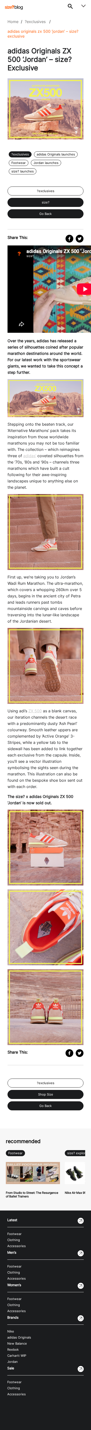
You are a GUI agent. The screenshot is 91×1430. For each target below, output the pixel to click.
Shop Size (45, 1094)
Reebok (13, 1349)
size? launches (22, 171)
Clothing (13, 1240)
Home (13, 21)
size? (46, 202)
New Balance (17, 1343)
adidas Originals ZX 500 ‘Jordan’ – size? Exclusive (43, 34)
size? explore (77, 1153)
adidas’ (29, 455)
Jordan (12, 1362)
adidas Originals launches (56, 154)
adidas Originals (19, 1337)
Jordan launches (45, 163)
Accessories (16, 1246)
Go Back (45, 214)
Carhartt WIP (16, 1355)
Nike (10, 1331)
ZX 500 (35, 710)
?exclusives (35, 21)
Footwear (18, 163)
